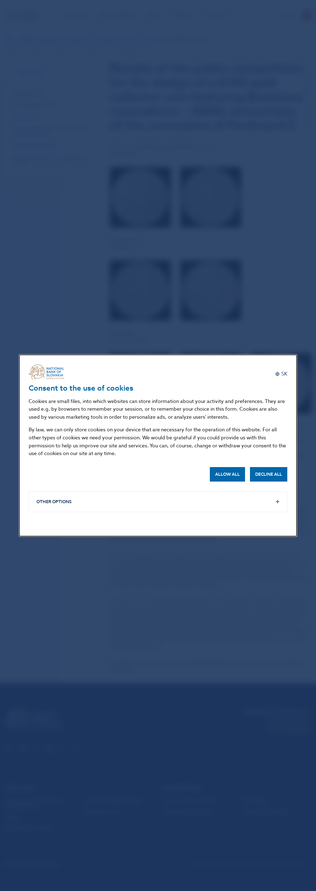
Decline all (268, 474)
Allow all (227, 474)
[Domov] (49, 372)
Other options (54, 502)
